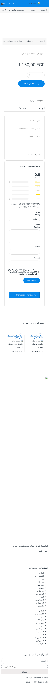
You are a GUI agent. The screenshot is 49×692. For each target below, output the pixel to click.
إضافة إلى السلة (30, 83)
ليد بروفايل (40, 603)
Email (37, 258)
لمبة (42, 597)
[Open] (44, 3)
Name (37, 246)
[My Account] (8, 3)
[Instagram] (38, 560)
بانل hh (41, 582)
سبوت (41, 588)
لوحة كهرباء (39, 600)
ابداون (41, 573)
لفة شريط (40, 594)
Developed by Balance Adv (37, 682)
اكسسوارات (39, 576)
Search (13, 3)
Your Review (37, 226)
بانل (42, 579)
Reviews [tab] (23, 108)
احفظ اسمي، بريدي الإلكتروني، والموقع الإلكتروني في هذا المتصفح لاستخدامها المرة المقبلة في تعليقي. (22, 272)
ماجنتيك (33, 10)
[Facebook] (44, 560)
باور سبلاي (40, 585)
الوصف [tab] (41, 108)
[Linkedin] (31, 560)
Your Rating (37, 213)
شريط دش (40, 591)
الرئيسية (44, 10)
